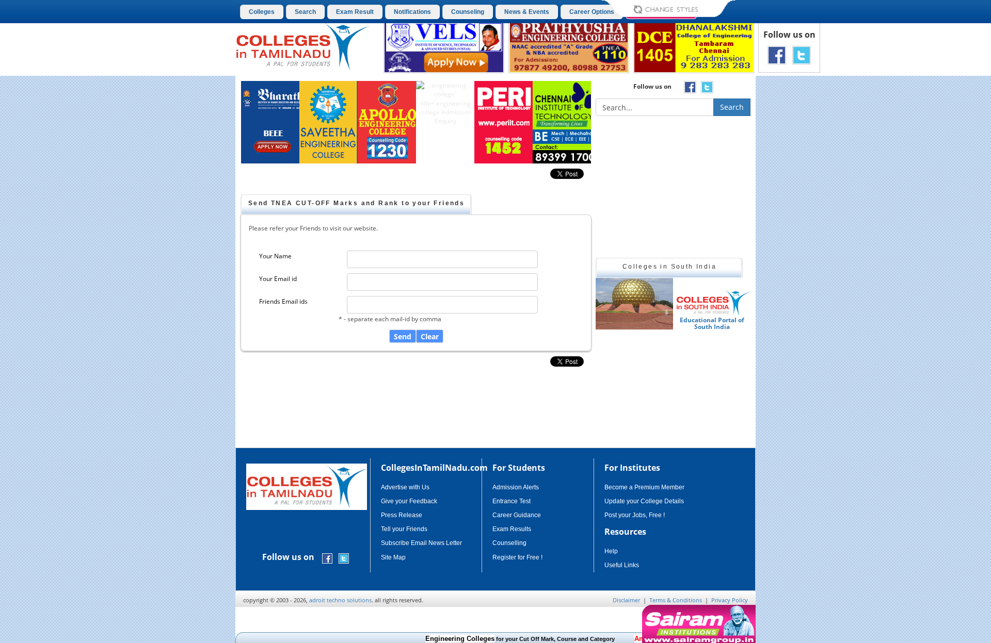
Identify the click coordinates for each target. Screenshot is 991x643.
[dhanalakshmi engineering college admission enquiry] (693, 46)
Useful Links (621, 565)
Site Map (393, 557)
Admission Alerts (515, 487)
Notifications (412, 11)
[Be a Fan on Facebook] (777, 54)
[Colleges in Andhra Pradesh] (720, 303)
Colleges (262, 11)
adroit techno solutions (340, 600)
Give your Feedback (409, 501)
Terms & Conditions (675, 600)
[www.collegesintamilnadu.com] (302, 45)
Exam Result (355, 11)
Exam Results (511, 529)
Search (305, 11)
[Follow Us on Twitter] (801, 54)
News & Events (526, 11)
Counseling (467, 11)
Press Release (401, 515)
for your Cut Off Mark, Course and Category (506, 639)
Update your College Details (644, 501)
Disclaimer (626, 600)
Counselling (509, 543)
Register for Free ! (517, 557)
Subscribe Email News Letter (421, 543)
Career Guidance (516, 515)
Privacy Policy (729, 600)
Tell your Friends (404, 529)
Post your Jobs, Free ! (634, 515)
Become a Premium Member (644, 487)
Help (611, 551)
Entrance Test (511, 501)
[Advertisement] (799, 256)
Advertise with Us (405, 487)
